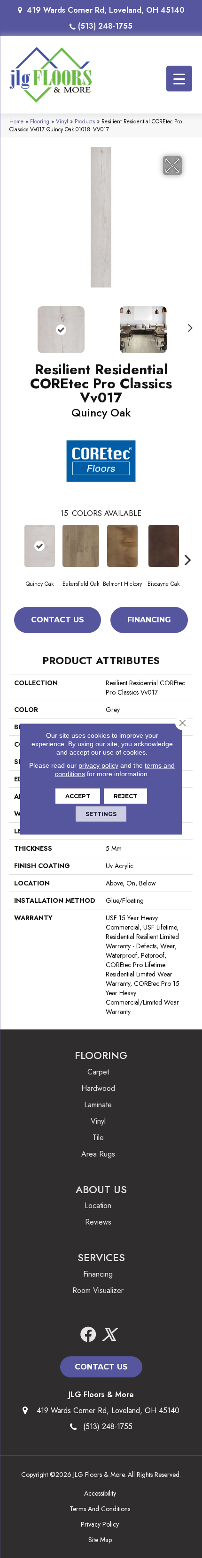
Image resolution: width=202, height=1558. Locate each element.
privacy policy (98, 765)
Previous (14, 325)
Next (188, 325)
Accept (77, 796)
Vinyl (62, 121)
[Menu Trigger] (179, 78)
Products (85, 121)
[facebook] (88, 1335)
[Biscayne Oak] (163, 545)
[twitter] (109, 1335)
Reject (125, 796)
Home (16, 121)
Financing (149, 619)
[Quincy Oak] (39, 545)
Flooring (39, 121)
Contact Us (57, 619)
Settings (101, 813)
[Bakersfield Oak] (80, 545)
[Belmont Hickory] (122, 545)
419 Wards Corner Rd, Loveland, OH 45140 (106, 10)
